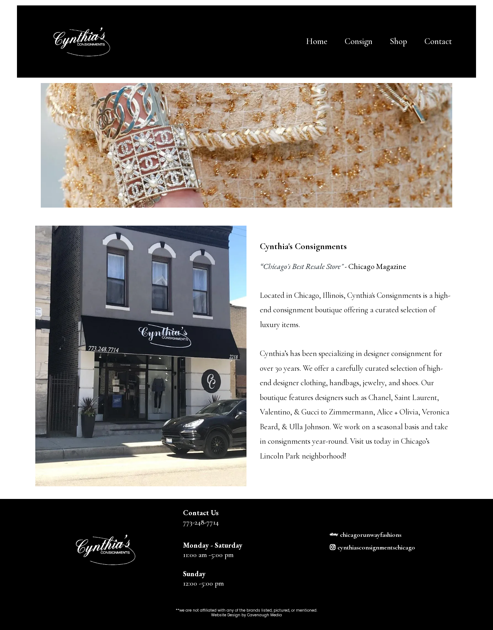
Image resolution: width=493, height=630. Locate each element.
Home (316, 41)
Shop (398, 41)
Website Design (226, 615)
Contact (438, 41)
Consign (358, 41)
